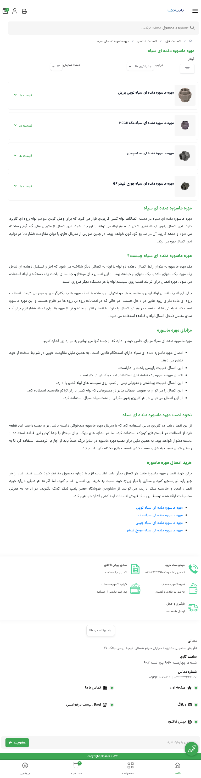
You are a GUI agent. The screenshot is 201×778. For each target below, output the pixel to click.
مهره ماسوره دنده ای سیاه (113, 41)
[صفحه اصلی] (190, 41)
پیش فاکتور (177, 721)
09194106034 (160, 677)
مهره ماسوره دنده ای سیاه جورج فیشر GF (143, 184)
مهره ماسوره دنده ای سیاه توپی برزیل (146, 93)
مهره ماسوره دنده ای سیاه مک (160, 515)
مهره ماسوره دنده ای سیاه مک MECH (146, 123)
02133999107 (185, 677)
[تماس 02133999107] (191, 749)
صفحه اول (177, 687)
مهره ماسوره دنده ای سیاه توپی (159, 508)
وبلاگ (181, 704)
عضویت (20, 743)
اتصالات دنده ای (147, 41)
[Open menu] (195, 11)
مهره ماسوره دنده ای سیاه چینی (150, 153)
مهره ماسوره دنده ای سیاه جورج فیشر (155, 530)
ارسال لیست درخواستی (83, 704)
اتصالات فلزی (173, 41)
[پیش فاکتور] (24, 12)
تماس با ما (93, 687)
